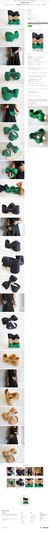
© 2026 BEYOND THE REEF (5, 527)
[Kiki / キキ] (25, 501)
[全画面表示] (42, 50)
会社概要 (31, 520)
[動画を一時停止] (37, 41)
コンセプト (22, 514)
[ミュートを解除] (41, 50)
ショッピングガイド (33, 514)
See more (25, 490)
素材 (28, 151)
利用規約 (4, 519)
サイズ (29, 149)
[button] (46, 3)
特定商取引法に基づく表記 (33, 517)
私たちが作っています (24, 523)
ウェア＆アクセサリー (30, 9)
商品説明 (29, 54)
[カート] (48, 3)
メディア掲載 (22, 520)
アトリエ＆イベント (23, 517)
